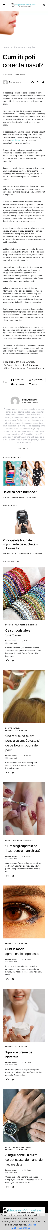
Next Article (9, 506)
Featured (25, 1147)
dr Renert (16, 140)
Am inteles (24, 1228)
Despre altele (12, 728)
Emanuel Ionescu (15, 82)
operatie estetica (35, 368)
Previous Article (13, 457)
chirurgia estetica (25, 362)
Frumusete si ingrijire (24, 47)
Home (6, 47)
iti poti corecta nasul (14, 368)
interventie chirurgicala (27, 365)
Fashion (6, 497)
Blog (14, 553)
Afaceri (6, 553)
